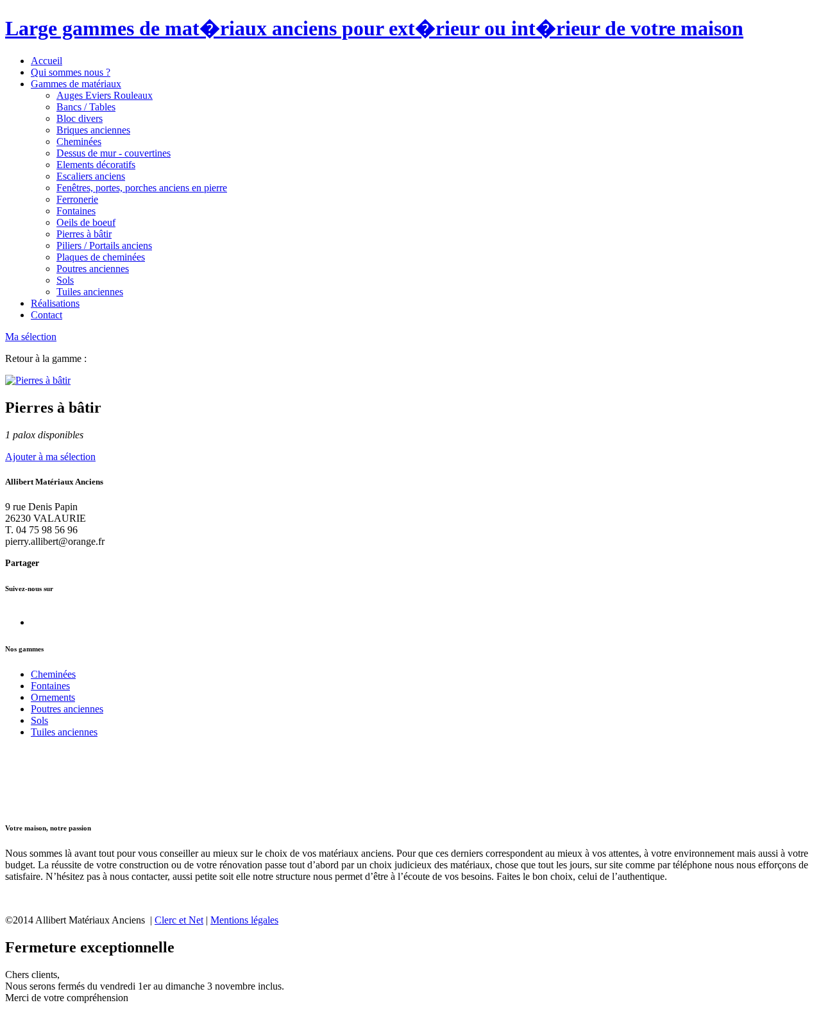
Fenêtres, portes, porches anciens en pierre (141, 187)
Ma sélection (30, 336)
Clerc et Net (179, 920)
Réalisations (55, 303)
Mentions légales (244, 920)
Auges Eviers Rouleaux (104, 95)
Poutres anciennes (92, 268)
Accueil (46, 60)
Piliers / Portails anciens (104, 245)
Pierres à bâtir (84, 233)
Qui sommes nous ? (70, 72)
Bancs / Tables (85, 106)
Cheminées (78, 141)
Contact (46, 314)
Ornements (53, 697)
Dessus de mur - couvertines (113, 153)
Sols (65, 280)
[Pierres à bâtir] (38, 380)
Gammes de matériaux (76, 83)
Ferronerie (77, 199)
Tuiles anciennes (89, 291)
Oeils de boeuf (85, 222)
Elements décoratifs (95, 164)
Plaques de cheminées (100, 257)
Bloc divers (79, 118)
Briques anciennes (93, 130)
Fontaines (76, 210)
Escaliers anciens (90, 176)
